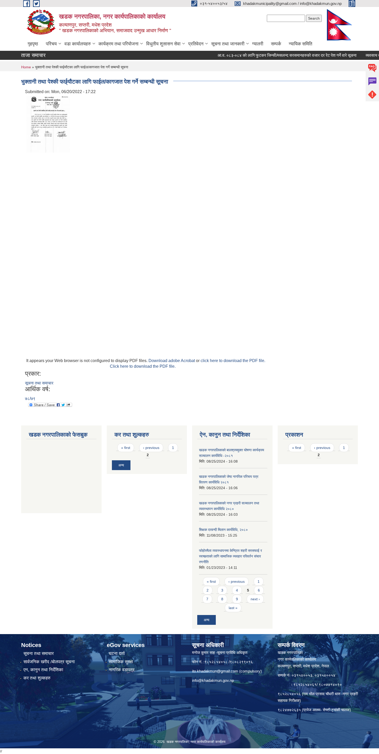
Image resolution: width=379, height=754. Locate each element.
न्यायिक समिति (300, 43)
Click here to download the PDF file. (143, 366)
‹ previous (151, 448)
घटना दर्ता (117, 653)
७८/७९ (30, 398)
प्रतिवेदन (195, 43)
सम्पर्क (276, 43)
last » (233, 608)
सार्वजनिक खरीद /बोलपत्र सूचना (49, 661)
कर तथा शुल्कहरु (37, 678)
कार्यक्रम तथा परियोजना (118, 43)
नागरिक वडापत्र (121, 669)
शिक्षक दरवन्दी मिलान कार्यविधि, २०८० (223, 530)
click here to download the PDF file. (233, 360)
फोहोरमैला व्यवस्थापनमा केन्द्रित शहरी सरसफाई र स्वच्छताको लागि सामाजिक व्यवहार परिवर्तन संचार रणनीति (230, 556)
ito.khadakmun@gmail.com (215, 671)
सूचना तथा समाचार (39, 383)
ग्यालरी (257, 43)
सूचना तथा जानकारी (227, 43)
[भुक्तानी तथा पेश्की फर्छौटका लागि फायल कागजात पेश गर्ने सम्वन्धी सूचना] (48, 124)
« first (125, 448)
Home (26, 67)
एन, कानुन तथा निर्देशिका (43, 669)
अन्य (121, 465)
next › (255, 599)
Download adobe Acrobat (172, 360)
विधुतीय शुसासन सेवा (163, 43)
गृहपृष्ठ (33, 43)
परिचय (51, 43)
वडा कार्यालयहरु (77, 43)
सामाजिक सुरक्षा (121, 661)
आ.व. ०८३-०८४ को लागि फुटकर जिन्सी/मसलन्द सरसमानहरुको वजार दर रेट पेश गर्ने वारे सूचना (275, 55)
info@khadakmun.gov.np (213, 680)
